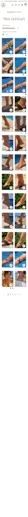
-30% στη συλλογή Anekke (7, 1)
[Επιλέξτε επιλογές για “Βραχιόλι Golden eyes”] (23, 52)
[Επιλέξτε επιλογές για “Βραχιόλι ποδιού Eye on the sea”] (23, 129)
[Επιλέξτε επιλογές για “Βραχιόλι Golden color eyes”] (11, 52)
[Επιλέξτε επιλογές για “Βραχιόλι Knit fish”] (23, 71)
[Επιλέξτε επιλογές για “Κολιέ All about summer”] (11, 285)
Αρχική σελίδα (10, 12)
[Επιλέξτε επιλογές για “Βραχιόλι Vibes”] (23, 90)
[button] (11, 90)
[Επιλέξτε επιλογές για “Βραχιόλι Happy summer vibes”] (11, 71)
